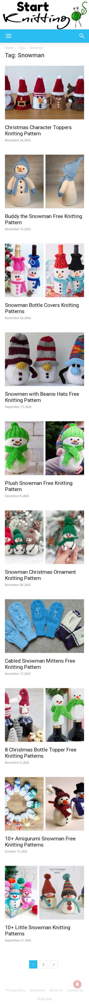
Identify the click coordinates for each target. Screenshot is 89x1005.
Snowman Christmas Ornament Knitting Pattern (40, 575)
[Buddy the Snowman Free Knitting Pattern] (44, 181)
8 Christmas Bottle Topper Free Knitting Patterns (40, 753)
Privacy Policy (15, 990)
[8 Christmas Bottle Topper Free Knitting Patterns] (44, 715)
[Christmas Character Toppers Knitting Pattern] (44, 92)
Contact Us (75, 990)
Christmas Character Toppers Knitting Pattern (38, 130)
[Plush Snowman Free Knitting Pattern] (44, 448)
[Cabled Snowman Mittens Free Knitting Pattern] (44, 626)
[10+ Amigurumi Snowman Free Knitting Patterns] (44, 803)
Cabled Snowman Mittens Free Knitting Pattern (40, 664)
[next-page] (53, 964)
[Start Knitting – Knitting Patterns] (44, 14)
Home (9, 48)
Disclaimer (37, 990)
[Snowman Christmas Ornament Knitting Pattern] (44, 537)
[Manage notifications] (77, 984)
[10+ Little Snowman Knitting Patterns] (44, 892)
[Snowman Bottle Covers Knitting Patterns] (44, 270)
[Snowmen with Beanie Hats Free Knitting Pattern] (44, 359)
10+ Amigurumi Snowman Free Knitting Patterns (40, 842)
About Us (56, 990)
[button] (8, 36)
